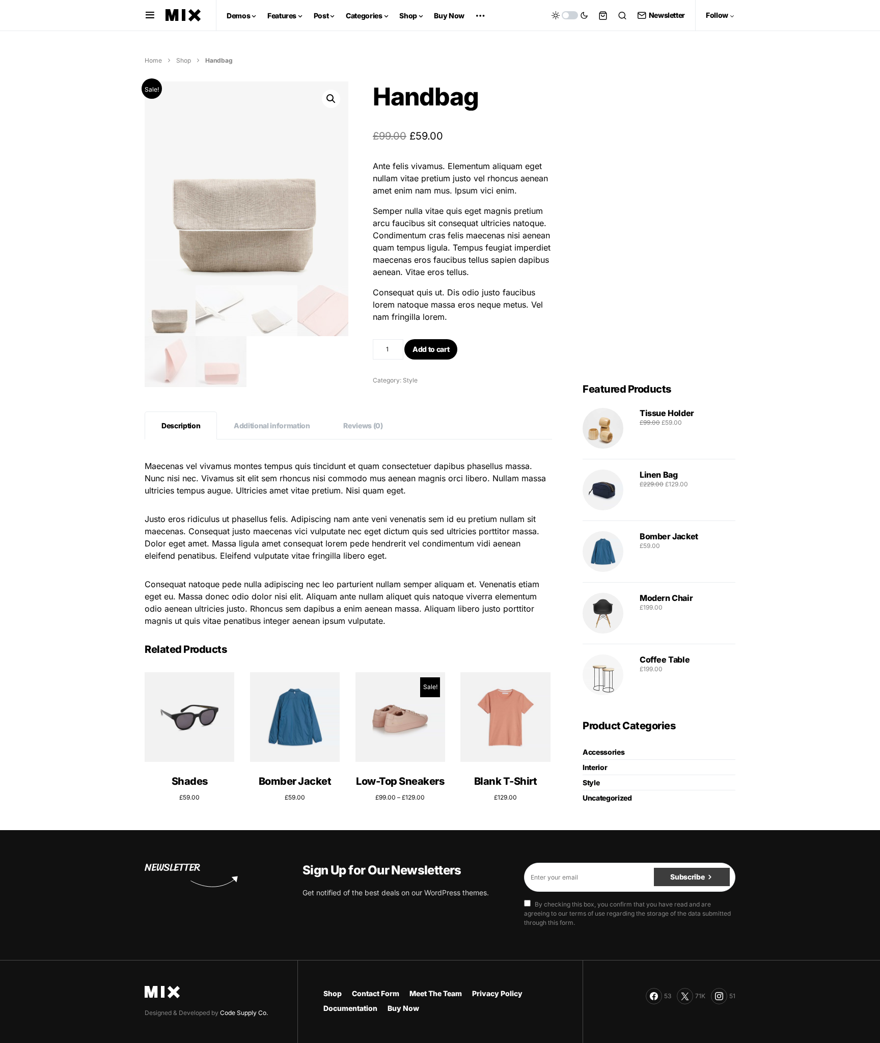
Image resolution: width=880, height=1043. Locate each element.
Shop (183, 60)
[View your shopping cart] (603, 15)
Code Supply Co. (244, 1013)
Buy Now (403, 1008)
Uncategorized (607, 797)
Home (153, 60)
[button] (150, 15)
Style (410, 380)
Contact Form (375, 993)
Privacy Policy (497, 993)
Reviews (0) (362, 425)
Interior (595, 767)
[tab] (181, 425)
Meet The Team (435, 993)
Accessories (603, 752)
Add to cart (431, 349)
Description (180, 425)
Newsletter (667, 15)
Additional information (272, 425)
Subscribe (687, 876)
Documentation (350, 1008)
